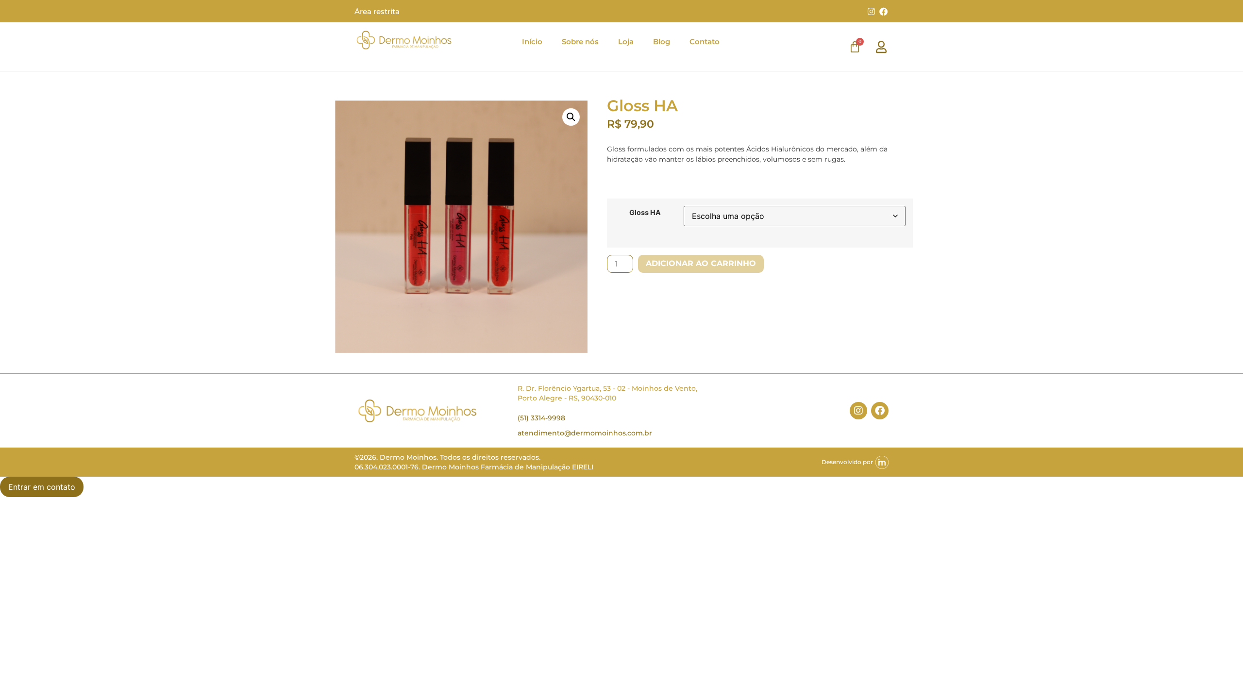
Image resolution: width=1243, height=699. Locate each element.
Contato (704, 41)
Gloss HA (645, 212)
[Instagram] (871, 11)
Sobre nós (580, 41)
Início (532, 41)
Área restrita (377, 11)
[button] (571, 117)
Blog (661, 41)
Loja (626, 41)
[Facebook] (884, 11)
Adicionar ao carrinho (701, 263)
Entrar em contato (41, 487)
